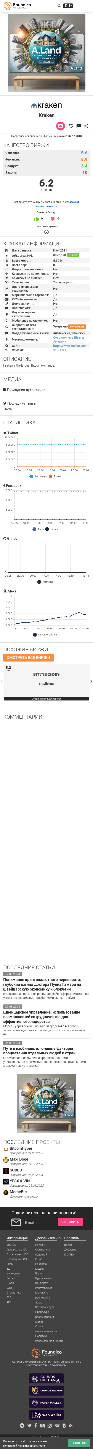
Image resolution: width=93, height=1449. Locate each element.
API (8, 1302)
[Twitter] (54, 350)
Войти (68, 1244)
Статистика (13, 1292)
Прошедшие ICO (16, 1259)
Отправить (70, 1222)
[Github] (64, 350)
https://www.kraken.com (70, 345)
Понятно (79, 1443)
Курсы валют (43, 1278)
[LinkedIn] (58, 350)
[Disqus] (46, 780)
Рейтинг (40, 1244)
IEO (8, 1268)
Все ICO (11, 1244)
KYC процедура (45, 1307)
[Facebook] (61, 350)
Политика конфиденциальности (49, 1336)
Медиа (39, 1268)
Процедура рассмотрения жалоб (44, 1312)
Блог (9, 1287)
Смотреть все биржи (28, 657)
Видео (39, 1273)
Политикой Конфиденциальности (24, 1445)
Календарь (13, 1273)
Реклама (41, 1263)
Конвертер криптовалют (43, 1283)
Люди (10, 1283)
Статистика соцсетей (42, 1250)
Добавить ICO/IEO (70, 1250)
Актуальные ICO (16, 1249)
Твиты (7, 409)
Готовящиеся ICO (17, 1254)
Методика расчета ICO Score (43, 1293)
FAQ (8, 1297)
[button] (84, 6)
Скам (9, 1263)
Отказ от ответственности (46, 1327)
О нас (38, 1259)
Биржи (10, 1278)
